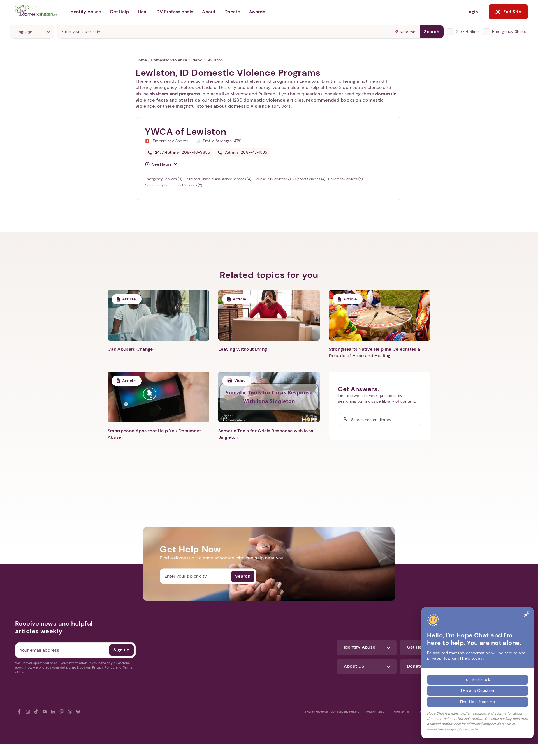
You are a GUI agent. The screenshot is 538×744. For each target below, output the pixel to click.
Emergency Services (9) (164, 179)
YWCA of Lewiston (185, 131)
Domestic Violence (169, 60)
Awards (257, 12)
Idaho (196, 60)
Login (472, 12)
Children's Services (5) (345, 179)
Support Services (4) (309, 179)
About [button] (208, 12)
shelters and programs (175, 94)
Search (431, 32)
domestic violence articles (274, 100)
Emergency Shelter (510, 31)
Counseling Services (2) (272, 179)
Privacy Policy (375, 712)
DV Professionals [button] (174, 12)
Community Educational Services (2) (173, 185)
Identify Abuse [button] (85, 12)
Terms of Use (401, 712)
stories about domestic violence (233, 106)
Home (141, 60)
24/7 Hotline (467, 31)
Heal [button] (142, 12)
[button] (161, 164)
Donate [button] (232, 12)
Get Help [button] (119, 12)
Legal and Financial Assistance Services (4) (218, 179)
